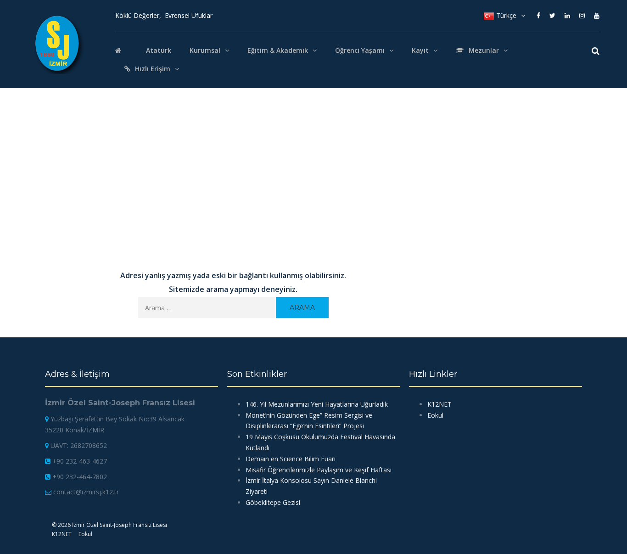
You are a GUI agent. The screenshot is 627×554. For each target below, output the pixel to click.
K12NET (439, 404)
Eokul (435, 415)
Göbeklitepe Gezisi (273, 502)
